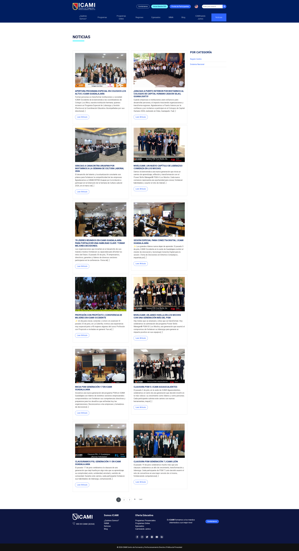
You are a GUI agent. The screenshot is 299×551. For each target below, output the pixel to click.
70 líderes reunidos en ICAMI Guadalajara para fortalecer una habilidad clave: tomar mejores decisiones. (100, 243)
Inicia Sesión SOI (159, 6)
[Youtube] (157, 537)
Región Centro (196, 59)
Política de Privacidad (174, 547)
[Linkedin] (162, 537)
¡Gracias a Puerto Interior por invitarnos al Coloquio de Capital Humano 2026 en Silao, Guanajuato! (159, 94)
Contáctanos (143, 6)
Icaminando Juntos (143, 529)
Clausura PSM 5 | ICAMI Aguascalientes (155, 387)
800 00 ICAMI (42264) (85, 524)
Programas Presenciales (145, 520)
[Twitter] (147, 537)
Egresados (155, 17)
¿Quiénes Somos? (83, 17)
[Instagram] (142, 537)
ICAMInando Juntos (200, 17)
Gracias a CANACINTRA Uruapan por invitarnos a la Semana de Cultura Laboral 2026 (99, 168)
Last (140, 499)
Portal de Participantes (180, 6)
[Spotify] (152, 537)
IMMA (171, 17)
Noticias (218, 17)
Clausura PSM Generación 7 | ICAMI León (156, 461)
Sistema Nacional (197, 64)
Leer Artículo (82, 117)
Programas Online (142, 523)
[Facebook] (137, 537)
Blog (183, 17)
